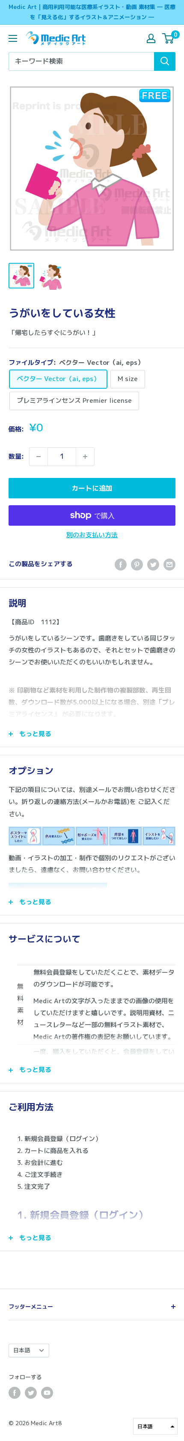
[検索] (164, 61)
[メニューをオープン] (13, 38)
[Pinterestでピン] (137, 564)
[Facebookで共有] (121, 564)
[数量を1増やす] (85, 457)
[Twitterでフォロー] (31, 1393)
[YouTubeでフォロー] (47, 1393)
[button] (155, 1426)
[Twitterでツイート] (153, 564)
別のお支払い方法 (92, 534)
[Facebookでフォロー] (15, 1393)
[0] (168, 38)
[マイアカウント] (151, 38)
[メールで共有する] (169, 564)
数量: (16, 456)
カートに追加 (92, 488)
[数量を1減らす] (38, 457)
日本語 (21, 1350)
